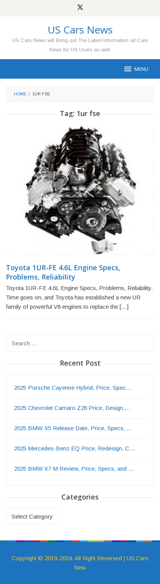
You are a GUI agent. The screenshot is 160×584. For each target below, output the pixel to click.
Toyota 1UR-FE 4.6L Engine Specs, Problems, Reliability (63, 272)
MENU (141, 68)
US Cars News (80, 30)
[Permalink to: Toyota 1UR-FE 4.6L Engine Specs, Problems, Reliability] (80, 193)
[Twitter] (80, 8)
